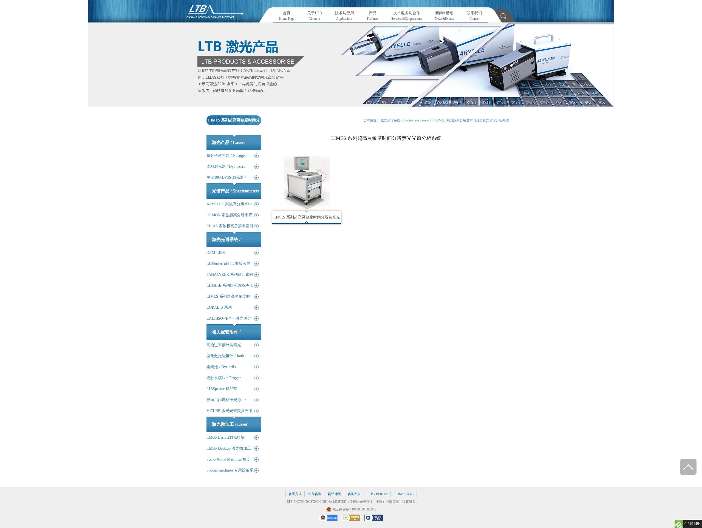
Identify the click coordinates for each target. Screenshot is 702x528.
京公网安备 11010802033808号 (354, 509)
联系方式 (295, 494)
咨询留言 (354, 494)
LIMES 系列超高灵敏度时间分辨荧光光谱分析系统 (472, 120)
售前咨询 (314, 494)
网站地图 (334, 494)
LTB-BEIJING (404, 494)
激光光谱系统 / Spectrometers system (406, 120)
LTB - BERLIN (377, 494)
